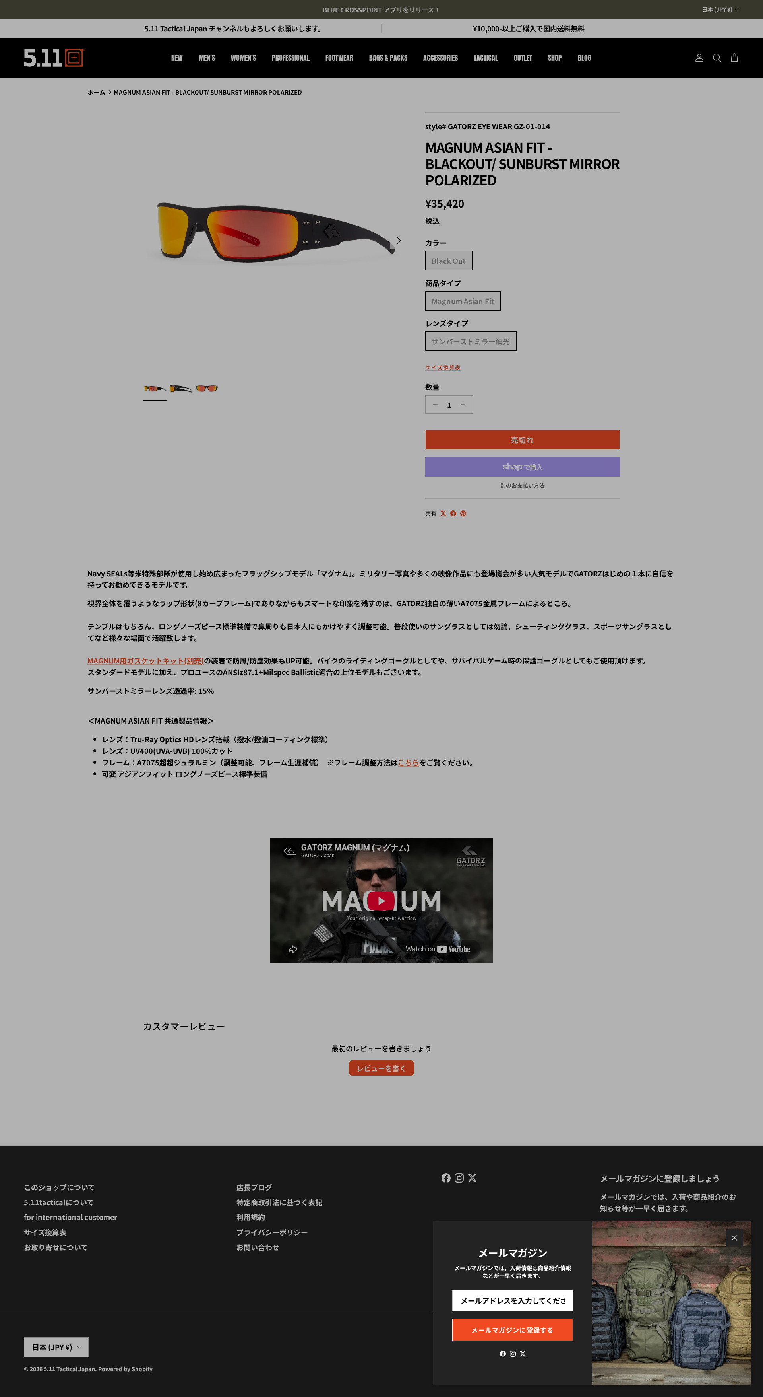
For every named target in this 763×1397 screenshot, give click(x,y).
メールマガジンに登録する (512, 1330)
